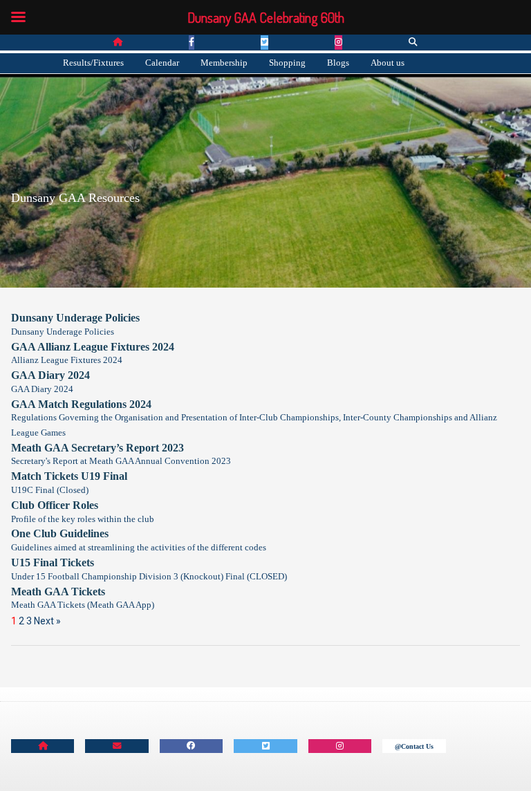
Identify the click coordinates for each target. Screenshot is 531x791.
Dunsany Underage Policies (75, 318)
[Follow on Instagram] (338, 42)
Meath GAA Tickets (58, 591)
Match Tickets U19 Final (69, 476)
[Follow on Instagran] (339, 746)
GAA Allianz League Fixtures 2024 (92, 347)
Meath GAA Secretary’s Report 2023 (97, 448)
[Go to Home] (117, 42)
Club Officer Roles (54, 505)
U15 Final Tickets (52, 562)
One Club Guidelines (60, 533)
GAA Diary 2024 (50, 375)
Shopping (287, 63)
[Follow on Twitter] (264, 42)
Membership (224, 63)
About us (387, 63)
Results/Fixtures (93, 63)
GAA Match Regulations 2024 (81, 404)
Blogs (338, 63)
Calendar (162, 63)
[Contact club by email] (116, 746)
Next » (47, 620)
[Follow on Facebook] (191, 42)
